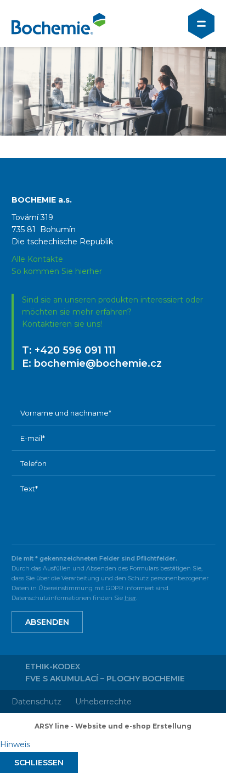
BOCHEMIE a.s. (58, 23)
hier (130, 598)
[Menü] (201, 23)
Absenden (47, 622)
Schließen (39, 763)
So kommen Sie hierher (57, 271)
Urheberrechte (103, 702)
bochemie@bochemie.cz (98, 363)
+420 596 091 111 (75, 350)
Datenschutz (36, 702)
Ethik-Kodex (52, 666)
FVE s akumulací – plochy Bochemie (105, 679)
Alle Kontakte (37, 259)
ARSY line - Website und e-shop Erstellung (113, 726)
